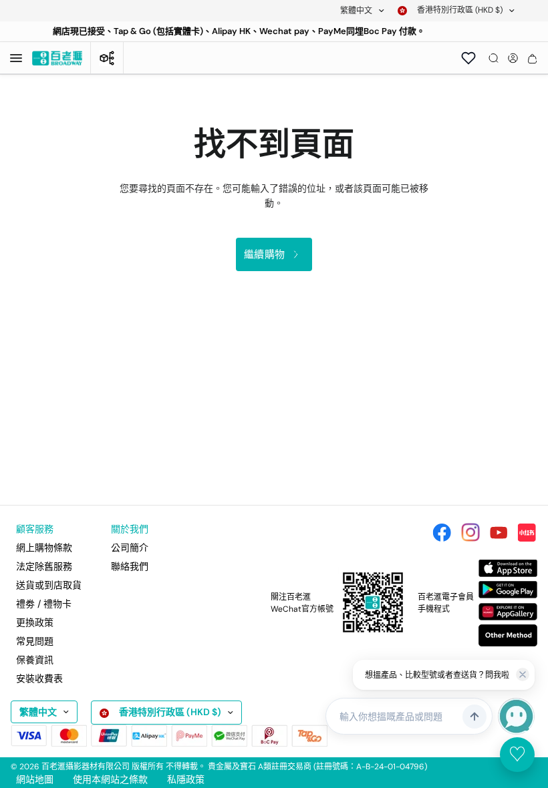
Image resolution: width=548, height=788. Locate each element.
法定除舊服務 (44, 566)
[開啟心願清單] (468, 58)
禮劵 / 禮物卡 (44, 604)
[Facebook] (441, 532)
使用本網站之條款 (110, 779)
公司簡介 (129, 548)
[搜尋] (493, 58)
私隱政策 (185, 779)
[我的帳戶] (513, 58)
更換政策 (34, 622)
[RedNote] (526, 532)
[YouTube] (498, 532)
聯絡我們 (129, 566)
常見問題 (34, 641)
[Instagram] (470, 532)
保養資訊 (34, 660)
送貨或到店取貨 (49, 585)
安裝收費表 (39, 678)
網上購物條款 (44, 548)
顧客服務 (34, 529)
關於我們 (129, 529)
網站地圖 (34, 779)
